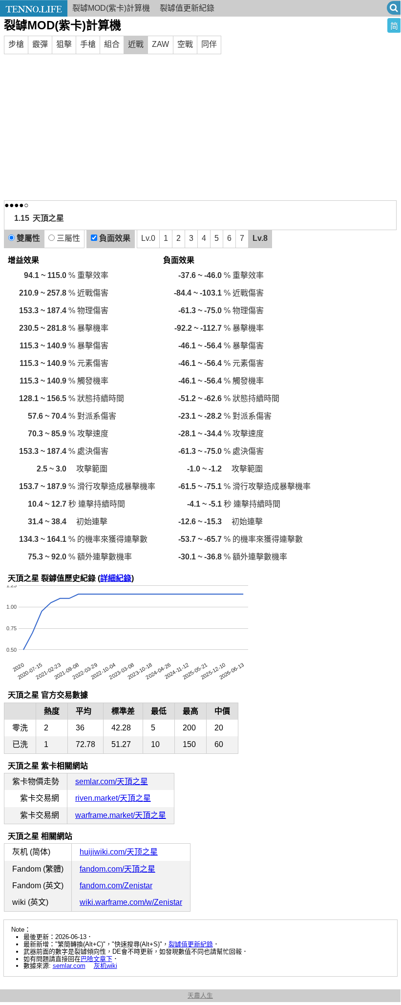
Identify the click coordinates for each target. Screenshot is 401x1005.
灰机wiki (105, 965)
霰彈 (40, 44)
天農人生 (200, 995)
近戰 (136, 44)
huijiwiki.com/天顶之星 (119, 852)
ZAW (160, 44)
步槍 (16, 44)
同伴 (209, 44)
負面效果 (113, 238)
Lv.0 (148, 238)
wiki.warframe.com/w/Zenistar (131, 902)
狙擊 (64, 44)
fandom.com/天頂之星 (117, 869)
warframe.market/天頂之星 (120, 815)
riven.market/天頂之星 (113, 798)
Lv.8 (260, 238)
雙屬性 (27, 238)
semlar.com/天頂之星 (111, 781)
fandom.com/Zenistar (116, 885)
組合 (112, 44)
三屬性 (67, 238)
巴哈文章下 (96, 958)
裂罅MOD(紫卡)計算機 (111, 8)
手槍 (88, 44)
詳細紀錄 (115, 578)
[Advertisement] (200, 127)
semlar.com (69, 965)
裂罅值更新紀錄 (191, 944)
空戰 (185, 44)
